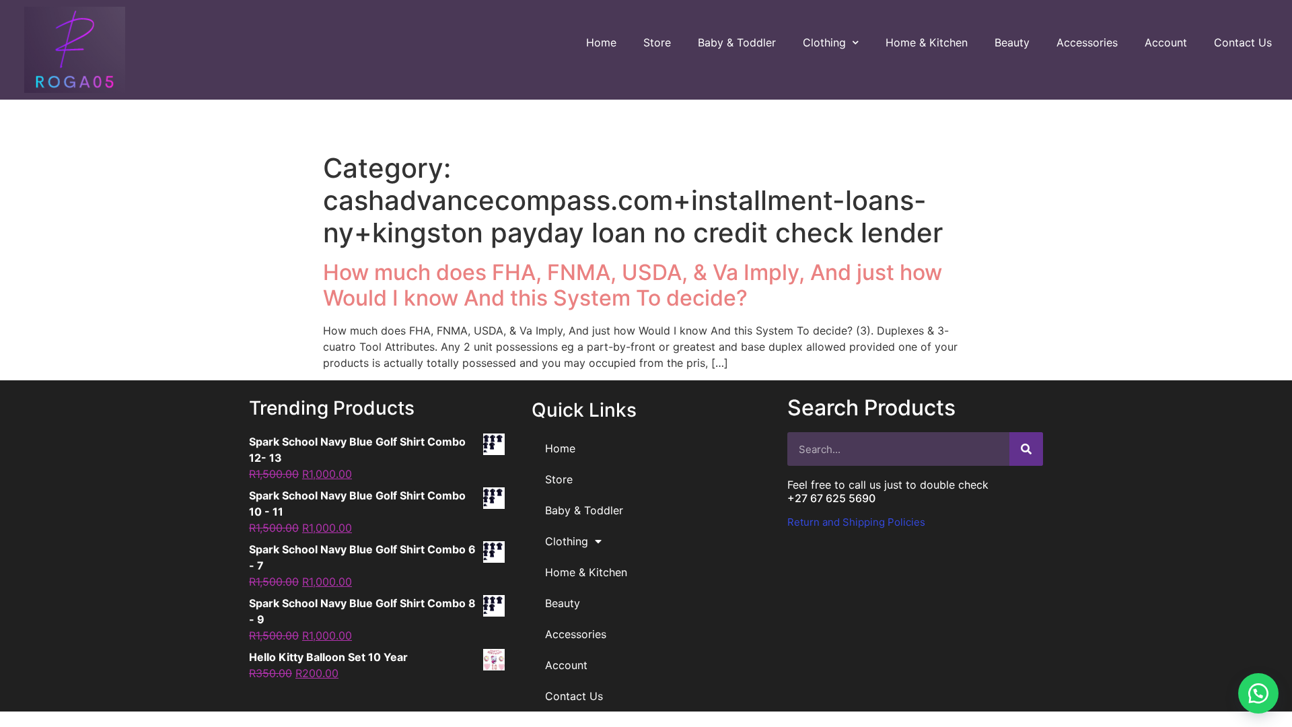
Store (657, 42)
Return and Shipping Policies (856, 522)
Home (601, 42)
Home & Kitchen (927, 42)
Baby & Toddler (737, 42)
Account (1166, 42)
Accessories (1087, 42)
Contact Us (1243, 42)
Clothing (824, 42)
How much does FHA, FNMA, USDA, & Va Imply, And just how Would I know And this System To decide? (632, 285)
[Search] (1026, 449)
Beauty (1012, 42)
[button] (1258, 693)
